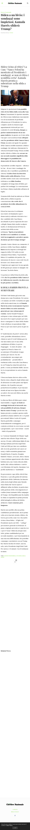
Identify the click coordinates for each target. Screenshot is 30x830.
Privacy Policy (15, 811)
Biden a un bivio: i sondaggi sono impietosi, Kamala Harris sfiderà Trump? (13, 22)
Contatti (15, 809)
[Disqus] (15, 588)
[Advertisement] (15, 48)
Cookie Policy (9, 825)
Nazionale (8, 12)
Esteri (2, 12)
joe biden (18, 555)
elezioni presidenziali (10, 555)
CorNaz (11, 32)
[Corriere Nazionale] (15, 3)
